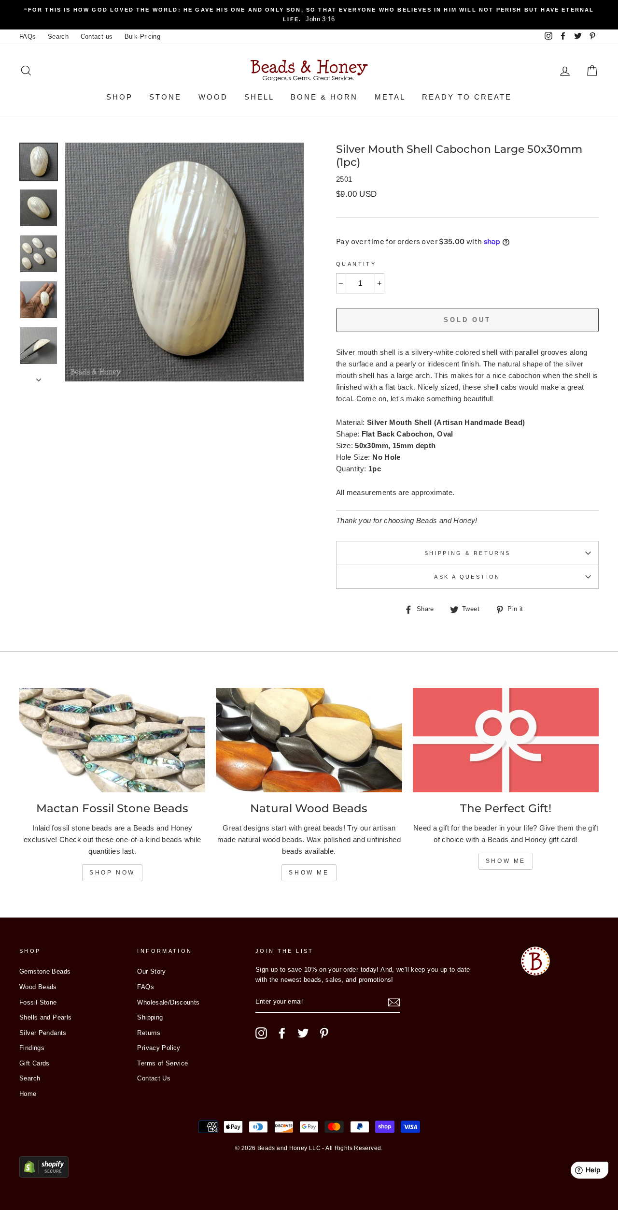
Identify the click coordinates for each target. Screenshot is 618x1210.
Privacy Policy (158, 1047)
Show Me (309, 872)
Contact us (97, 36)
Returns (148, 1032)
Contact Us (153, 1078)
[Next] (38, 377)
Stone (165, 97)
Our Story (151, 971)
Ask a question (467, 577)
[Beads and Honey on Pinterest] (324, 1033)
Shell (259, 97)
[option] (309, 15)
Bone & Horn (324, 97)
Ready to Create (467, 97)
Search (58, 36)
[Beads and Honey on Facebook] (282, 1033)
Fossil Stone (38, 1002)
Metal (390, 97)
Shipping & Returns (467, 553)
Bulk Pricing (143, 36)
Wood (213, 97)
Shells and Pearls (45, 1017)
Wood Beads (38, 987)
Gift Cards (34, 1063)
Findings (31, 1047)
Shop (119, 97)
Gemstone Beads (44, 971)
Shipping (150, 1017)
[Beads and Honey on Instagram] (261, 1033)
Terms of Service (162, 1063)
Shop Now (112, 872)
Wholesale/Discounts (168, 1002)
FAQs (27, 36)
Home (28, 1093)
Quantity (356, 264)
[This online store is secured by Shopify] (44, 1175)
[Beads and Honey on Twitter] (303, 1033)
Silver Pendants (43, 1032)
